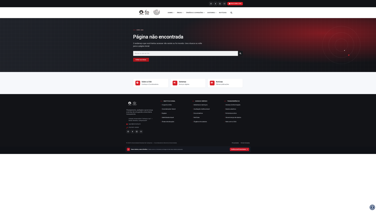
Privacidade (235, 143)
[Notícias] (212, 83)
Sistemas (211, 12)
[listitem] (211, 3)
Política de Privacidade (238, 149)
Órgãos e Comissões (194, 12)
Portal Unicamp (245, 143)
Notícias (222, 12)
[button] (231, 12)
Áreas (179, 12)
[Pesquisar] (240, 53)
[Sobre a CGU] (137, 83)
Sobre (170, 12)
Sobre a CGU (147, 82)
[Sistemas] (175, 83)
